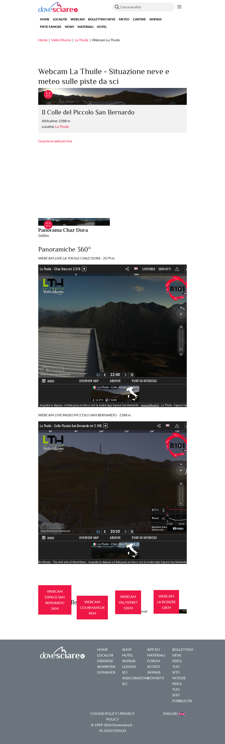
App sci (153, 649)
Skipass (155, 19)
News (69, 27)
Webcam (78, 19)
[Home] (75, 7)
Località (60, 19)
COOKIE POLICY (104, 713)
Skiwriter (106, 666)
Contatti (155, 678)
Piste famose (50, 27)
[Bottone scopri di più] (179, 7)
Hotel (102, 27)
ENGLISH (170, 713)
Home (44, 19)
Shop (127, 649)
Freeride (105, 661)
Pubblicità (182, 701)
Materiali (85, 27)
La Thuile (81, 40)
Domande (106, 672)
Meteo (124, 19)
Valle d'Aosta (61, 40)
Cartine (139, 19)
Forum (153, 661)
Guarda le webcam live (55, 141)
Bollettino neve (101, 19)
